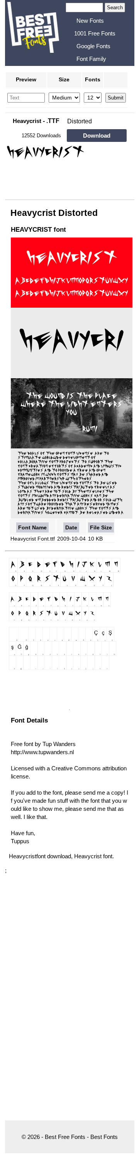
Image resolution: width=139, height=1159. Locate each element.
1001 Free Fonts (94, 33)
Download (96, 135)
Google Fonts (93, 46)
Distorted (79, 121)
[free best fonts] (33, 32)
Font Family (91, 59)
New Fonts (90, 20)
